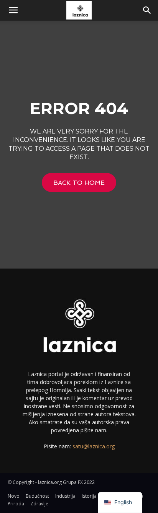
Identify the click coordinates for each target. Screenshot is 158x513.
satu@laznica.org (93, 446)
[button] (13, 10)
